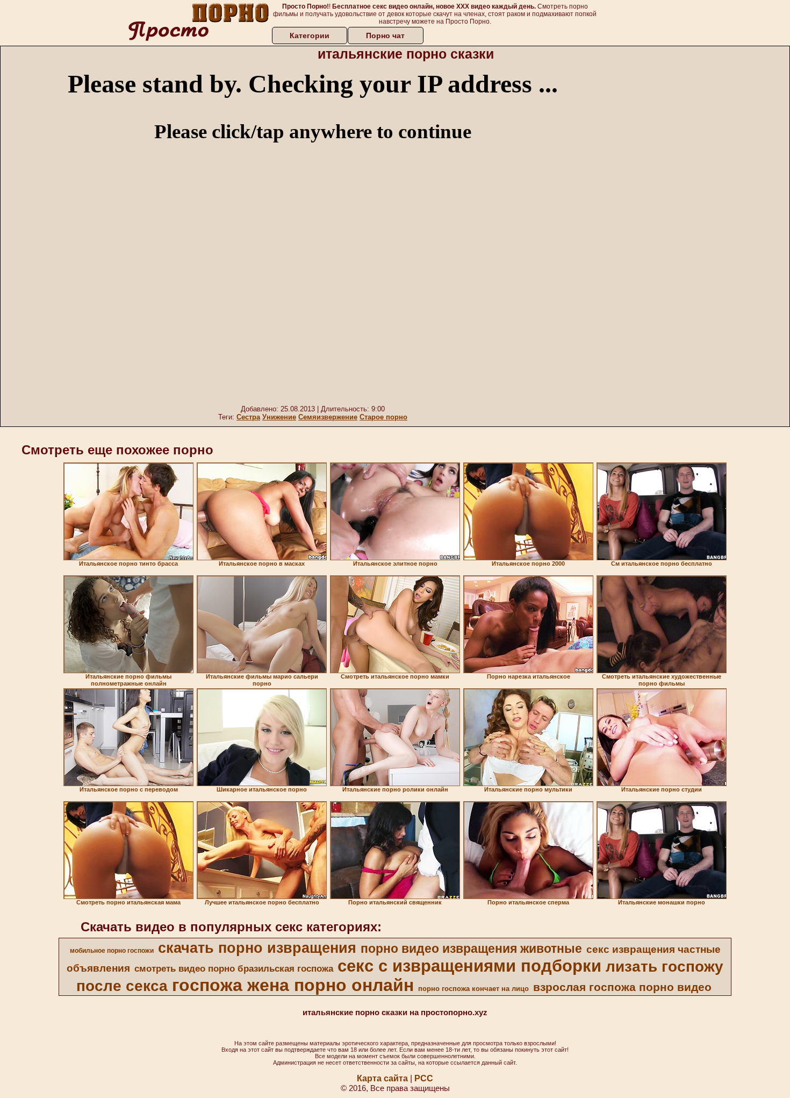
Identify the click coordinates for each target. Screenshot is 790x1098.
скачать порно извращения (257, 948)
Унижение (279, 417)
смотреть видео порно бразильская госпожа (233, 968)
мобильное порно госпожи (112, 950)
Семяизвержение (327, 417)
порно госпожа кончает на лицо (473, 989)
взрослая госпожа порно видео (622, 987)
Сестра (248, 417)
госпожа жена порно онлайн (293, 985)
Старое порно (383, 417)
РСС (423, 1078)
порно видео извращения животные (471, 949)
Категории (309, 35)
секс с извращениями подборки (469, 966)
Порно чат (385, 35)
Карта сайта (382, 1078)
